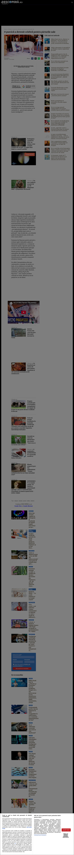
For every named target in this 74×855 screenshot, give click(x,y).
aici (15, 843)
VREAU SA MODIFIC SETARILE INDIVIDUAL (66, 835)
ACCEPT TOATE (66, 829)
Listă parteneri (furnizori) (40, 835)
